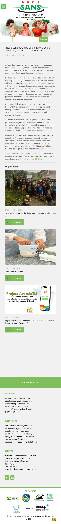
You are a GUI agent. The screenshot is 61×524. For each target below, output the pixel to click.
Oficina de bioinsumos (14, 272)
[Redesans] (30, 10)
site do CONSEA (35, 159)
